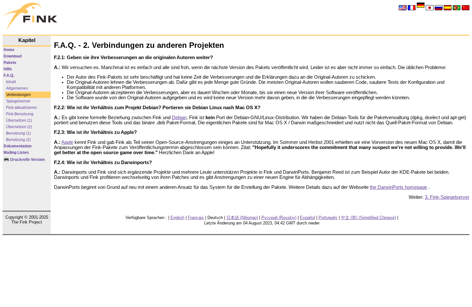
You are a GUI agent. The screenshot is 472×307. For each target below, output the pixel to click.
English (177, 217)
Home (9, 50)
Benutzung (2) (18, 139)
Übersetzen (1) (19, 120)
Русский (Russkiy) (278, 217)
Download (13, 56)
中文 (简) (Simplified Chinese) (368, 217)
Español (307, 217)
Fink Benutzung (19, 114)
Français (196, 217)
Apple (67, 142)
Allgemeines (17, 88)
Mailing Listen (16, 152)
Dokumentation (17, 146)
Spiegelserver (18, 101)
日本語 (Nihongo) (242, 217)
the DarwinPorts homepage (398, 187)
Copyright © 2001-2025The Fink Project (26, 219)
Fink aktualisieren (21, 107)
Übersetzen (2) (19, 127)
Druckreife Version (27, 159)
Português (328, 217)
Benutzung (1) (18, 133)
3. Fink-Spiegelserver (447, 197)
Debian (179, 117)
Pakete (10, 62)
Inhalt (11, 82)
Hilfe (8, 69)
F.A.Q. (9, 75)
